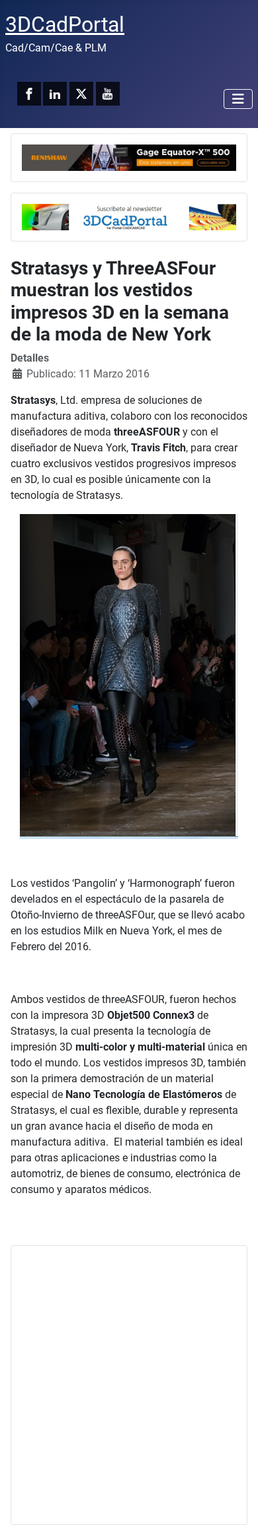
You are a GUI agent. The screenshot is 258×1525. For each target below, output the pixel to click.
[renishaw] (129, 156)
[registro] (129, 216)
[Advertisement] (129, 1385)
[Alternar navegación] (238, 99)
